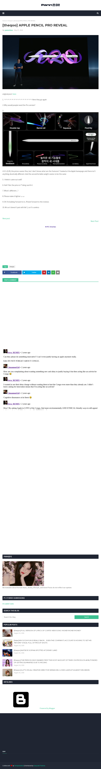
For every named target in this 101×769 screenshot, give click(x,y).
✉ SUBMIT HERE (8, 604)
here (14, 94)
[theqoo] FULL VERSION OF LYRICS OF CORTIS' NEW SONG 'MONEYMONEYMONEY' (47, 630)
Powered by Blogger (47, 708)
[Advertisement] (50, 245)
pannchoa (9, 30)
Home (4, 21)
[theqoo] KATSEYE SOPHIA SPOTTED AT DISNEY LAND (35, 650)
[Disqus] (50, 379)
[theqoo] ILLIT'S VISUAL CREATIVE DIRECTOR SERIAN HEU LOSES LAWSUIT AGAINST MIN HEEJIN (52, 670)
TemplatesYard (19, 766)
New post (6, 218)
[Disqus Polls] (50, 315)
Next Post (95, 221)
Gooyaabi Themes (39, 766)
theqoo (10, 21)
